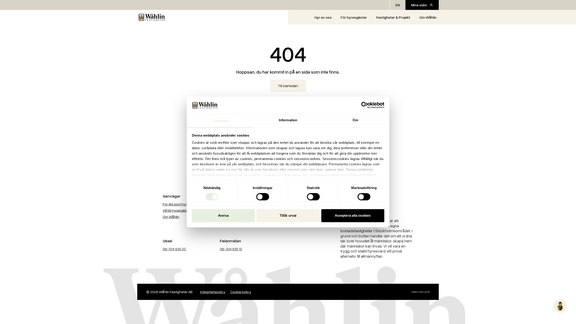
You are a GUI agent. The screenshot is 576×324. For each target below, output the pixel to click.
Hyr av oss (323, 17)
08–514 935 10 (231, 249)
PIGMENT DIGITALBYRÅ (421, 292)
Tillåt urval (288, 215)
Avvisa (223, 215)
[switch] (262, 196)
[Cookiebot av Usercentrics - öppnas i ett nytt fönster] (364, 105)
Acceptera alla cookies (353, 215)
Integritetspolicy (212, 292)
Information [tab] (288, 120)
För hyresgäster (354, 17)
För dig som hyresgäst (180, 204)
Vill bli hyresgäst (175, 210)
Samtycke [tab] (220, 121)
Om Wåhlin (427, 17)
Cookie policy (240, 292)
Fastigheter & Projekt (393, 17)
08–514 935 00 (174, 249)
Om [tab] (355, 120)
